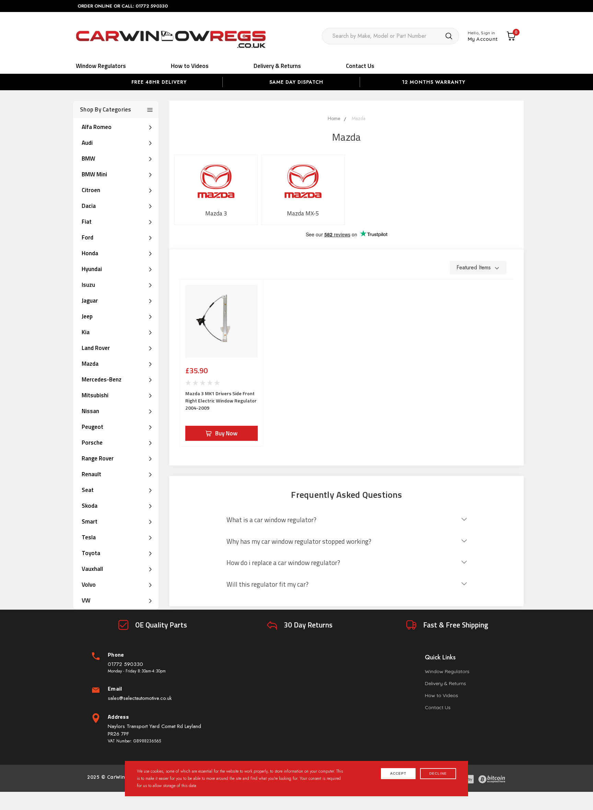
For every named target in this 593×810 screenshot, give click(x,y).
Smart (89, 521)
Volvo (89, 584)
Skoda (89, 505)
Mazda (90, 363)
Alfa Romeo (97, 126)
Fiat (87, 221)
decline (438, 773)
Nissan (90, 411)
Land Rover (96, 347)
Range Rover (98, 458)
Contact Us (360, 65)
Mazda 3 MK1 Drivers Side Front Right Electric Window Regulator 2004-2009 (221, 400)
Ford (87, 237)
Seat (88, 489)
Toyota (91, 553)
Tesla (89, 537)
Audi (87, 142)
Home (334, 118)
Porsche (92, 442)
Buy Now (226, 433)
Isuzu (88, 284)
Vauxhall (92, 568)
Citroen (91, 190)
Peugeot (92, 426)
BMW (88, 158)
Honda (90, 253)
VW (86, 600)
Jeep (87, 316)
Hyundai (92, 269)
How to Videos (190, 65)
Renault (91, 474)
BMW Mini (94, 174)
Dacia (89, 205)
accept (398, 773)
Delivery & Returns (277, 65)
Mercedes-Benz (101, 379)
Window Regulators (101, 65)
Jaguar (90, 300)
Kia (86, 332)
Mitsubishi (95, 395)
